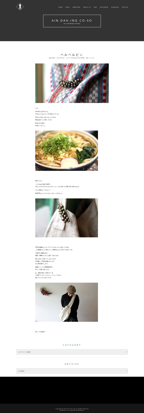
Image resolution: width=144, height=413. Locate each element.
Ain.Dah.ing (71, 23)
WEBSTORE (76, 7)
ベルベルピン (72, 55)
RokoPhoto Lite (65, 410)
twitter (125, 7)
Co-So (78, 58)
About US (87, 7)
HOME (60, 7)
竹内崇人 (53, 58)
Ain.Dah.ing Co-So (72, 20)
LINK (95, 7)
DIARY (68, 7)
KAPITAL (83, 58)
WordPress (81, 410)
